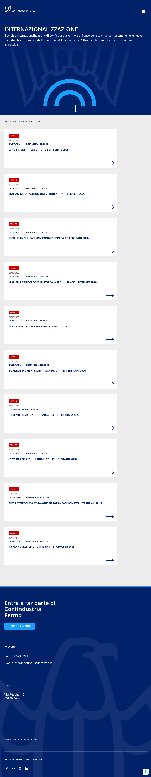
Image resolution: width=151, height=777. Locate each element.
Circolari (15, 121)
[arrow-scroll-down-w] (75, 105)
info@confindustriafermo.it (33, 663)
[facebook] (6, 768)
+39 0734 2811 (20, 656)
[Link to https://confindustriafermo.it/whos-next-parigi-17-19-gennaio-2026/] (110, 472)
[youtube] (13, 768)
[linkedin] (26, 768)
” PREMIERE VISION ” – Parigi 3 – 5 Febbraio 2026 (44, 415)
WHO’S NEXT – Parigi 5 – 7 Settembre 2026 (46, 149)
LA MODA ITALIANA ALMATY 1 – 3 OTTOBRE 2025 (41, 547)
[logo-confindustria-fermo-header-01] (20, 6)
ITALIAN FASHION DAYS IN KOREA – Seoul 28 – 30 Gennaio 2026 (53, 282)
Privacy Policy (10, 720)
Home (7, 121)
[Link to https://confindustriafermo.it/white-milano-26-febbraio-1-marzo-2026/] (110, 339)
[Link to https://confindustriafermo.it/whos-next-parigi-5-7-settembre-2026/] (110, 163)
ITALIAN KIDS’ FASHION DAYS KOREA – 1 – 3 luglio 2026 (47, 194)
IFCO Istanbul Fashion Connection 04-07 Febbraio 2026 (49, 238)
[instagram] (19, 768)
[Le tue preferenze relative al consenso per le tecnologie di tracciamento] (146, 772)
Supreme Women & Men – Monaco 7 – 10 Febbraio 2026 (47, 370)
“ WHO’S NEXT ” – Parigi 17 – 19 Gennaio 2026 (43, 459)
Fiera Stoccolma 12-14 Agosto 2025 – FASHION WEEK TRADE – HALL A (56, 503)
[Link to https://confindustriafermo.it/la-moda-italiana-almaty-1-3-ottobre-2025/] (110, 560)
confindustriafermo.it (13, 759)
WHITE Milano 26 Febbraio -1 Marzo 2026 (38, 326)
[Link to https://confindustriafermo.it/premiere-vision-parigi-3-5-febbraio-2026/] (110, 428)
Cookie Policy (23, 720)
